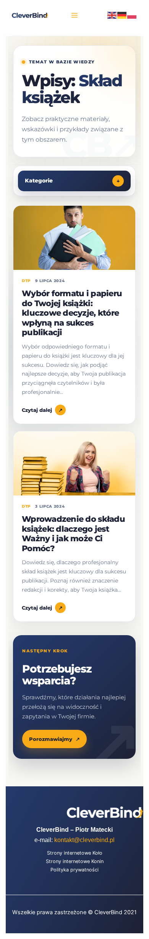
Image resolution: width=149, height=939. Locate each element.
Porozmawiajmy (54, 739)
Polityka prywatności (74, 870)
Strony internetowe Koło (74, 853)
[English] (112, 15)
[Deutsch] (122, 15)
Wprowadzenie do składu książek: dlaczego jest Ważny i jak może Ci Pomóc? (73, 533)
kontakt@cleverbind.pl (84, 840)
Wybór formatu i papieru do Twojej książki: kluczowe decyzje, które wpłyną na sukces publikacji (72, 313)
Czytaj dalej (42, 410)
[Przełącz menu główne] (74, 15)
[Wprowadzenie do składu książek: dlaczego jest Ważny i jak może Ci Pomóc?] (74, 463)
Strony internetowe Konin (75, 861)
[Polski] (132, 15)
